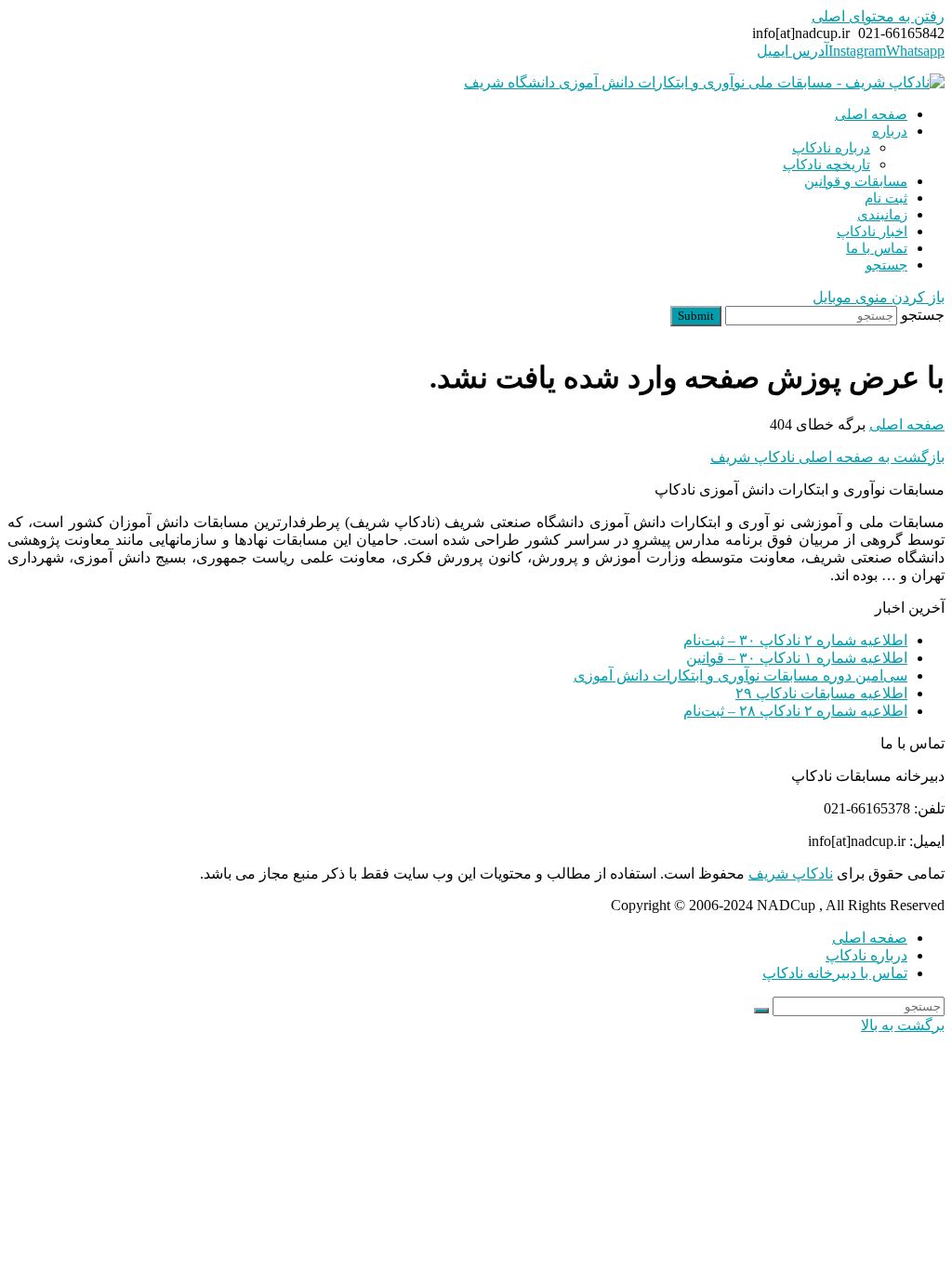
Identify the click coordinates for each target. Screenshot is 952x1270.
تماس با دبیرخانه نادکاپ (834, 973)
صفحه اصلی (869, 938)
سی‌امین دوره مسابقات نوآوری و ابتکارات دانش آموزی (740, 675)
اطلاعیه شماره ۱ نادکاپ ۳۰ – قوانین (796, 658)
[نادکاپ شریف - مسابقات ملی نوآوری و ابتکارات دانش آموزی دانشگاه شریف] (704, 82)
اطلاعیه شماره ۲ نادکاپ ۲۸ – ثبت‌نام (795, 711)
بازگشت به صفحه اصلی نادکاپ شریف (827, 457)
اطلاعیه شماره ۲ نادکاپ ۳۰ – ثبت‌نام (795, 640)
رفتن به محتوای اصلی (878, 16)
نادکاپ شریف (790, 873)
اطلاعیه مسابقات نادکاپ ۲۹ (821, 693)
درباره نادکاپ (866, 955)
